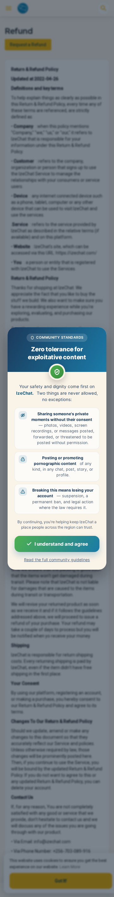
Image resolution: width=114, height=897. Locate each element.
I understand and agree (61, 544)
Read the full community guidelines (57, 559)
